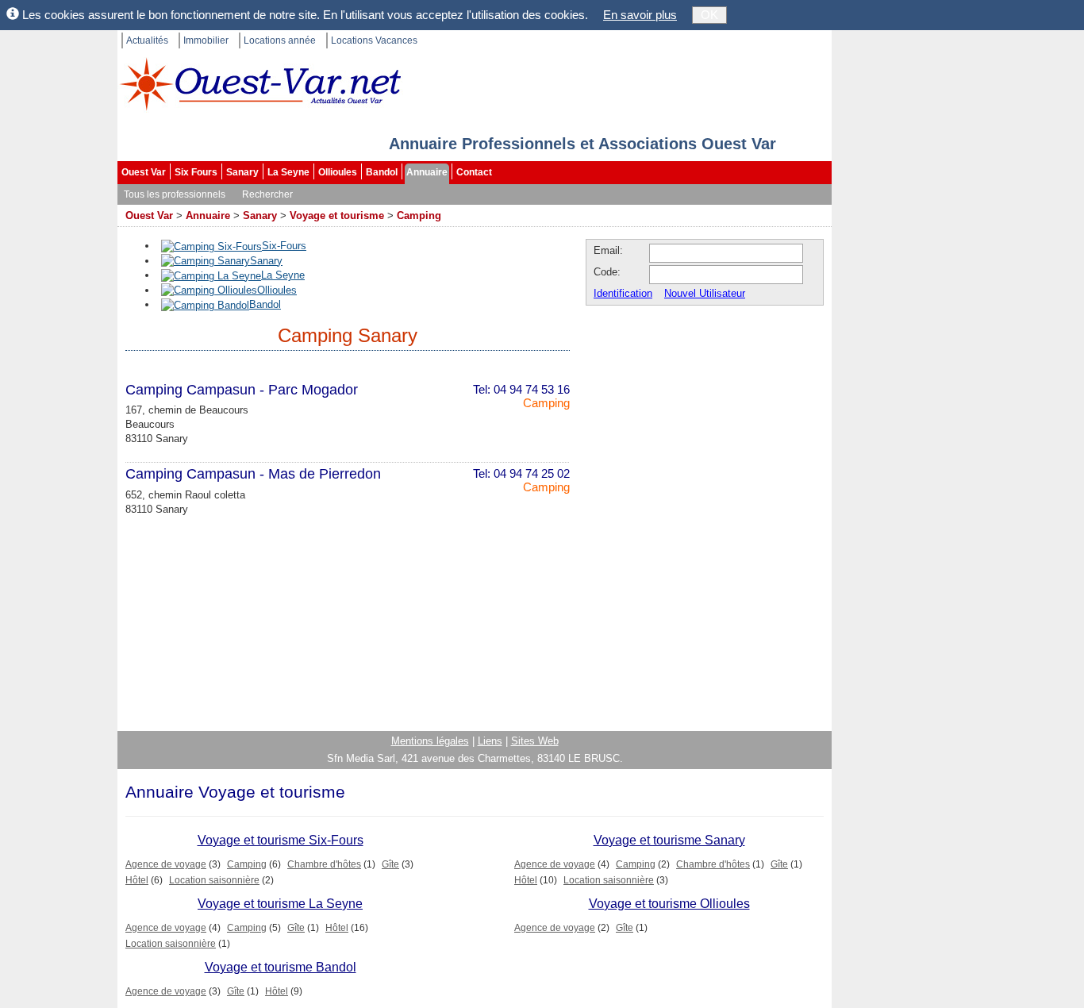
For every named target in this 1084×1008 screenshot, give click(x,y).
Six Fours (196, 172)
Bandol (382, 172)
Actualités (147, 40)
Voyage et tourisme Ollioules (669, 903)
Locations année (280, 40)
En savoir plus (640, 14)
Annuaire (427, 172)
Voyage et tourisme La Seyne (280, 903)
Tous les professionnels (174, 194)
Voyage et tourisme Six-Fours (280, 840)
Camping (419, 215)
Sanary (242, 172)
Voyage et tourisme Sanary (669, 840)
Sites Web (535, 741)
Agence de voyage (165, 864)
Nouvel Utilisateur (704, 293)
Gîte (390, 864)
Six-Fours (284, 246)
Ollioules (337, 172)
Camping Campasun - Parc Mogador (241, 390)
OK (709, 14)
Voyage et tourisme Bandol (280, 967)
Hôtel (136, 880)
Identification (623, 293)
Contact (474, 172)
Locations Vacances (374, 40)
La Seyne (288, 172)
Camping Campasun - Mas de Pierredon (253, 474)
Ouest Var (143, 172)
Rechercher (267, 194)
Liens (490, 741)
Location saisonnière (214, 880)
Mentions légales (430, 741)
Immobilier (206, 40)
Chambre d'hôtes (324, 864)
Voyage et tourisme (337, 215)
